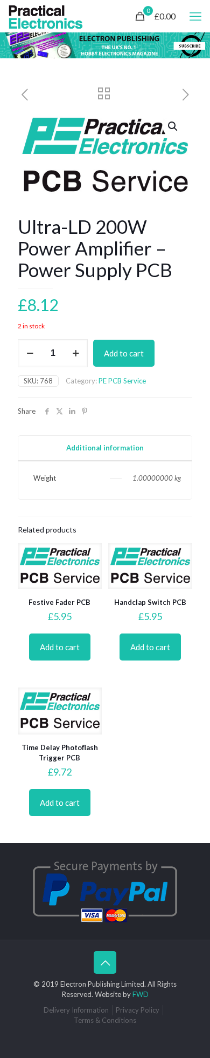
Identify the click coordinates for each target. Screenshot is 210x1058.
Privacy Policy (137, 1010)
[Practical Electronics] (45, 16)
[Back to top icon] (105, 962)
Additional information (105, 447)
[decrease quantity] (29, 353)
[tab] (105, 448)
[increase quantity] (75, 353)
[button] (173, 126)
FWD (140, 994)
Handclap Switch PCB (150, 602)
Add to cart (124, 353)
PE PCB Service (122, 380)
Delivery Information (76, 1010)
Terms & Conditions (105, 1020)
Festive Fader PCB (59, 602)
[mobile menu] (195, 16)
